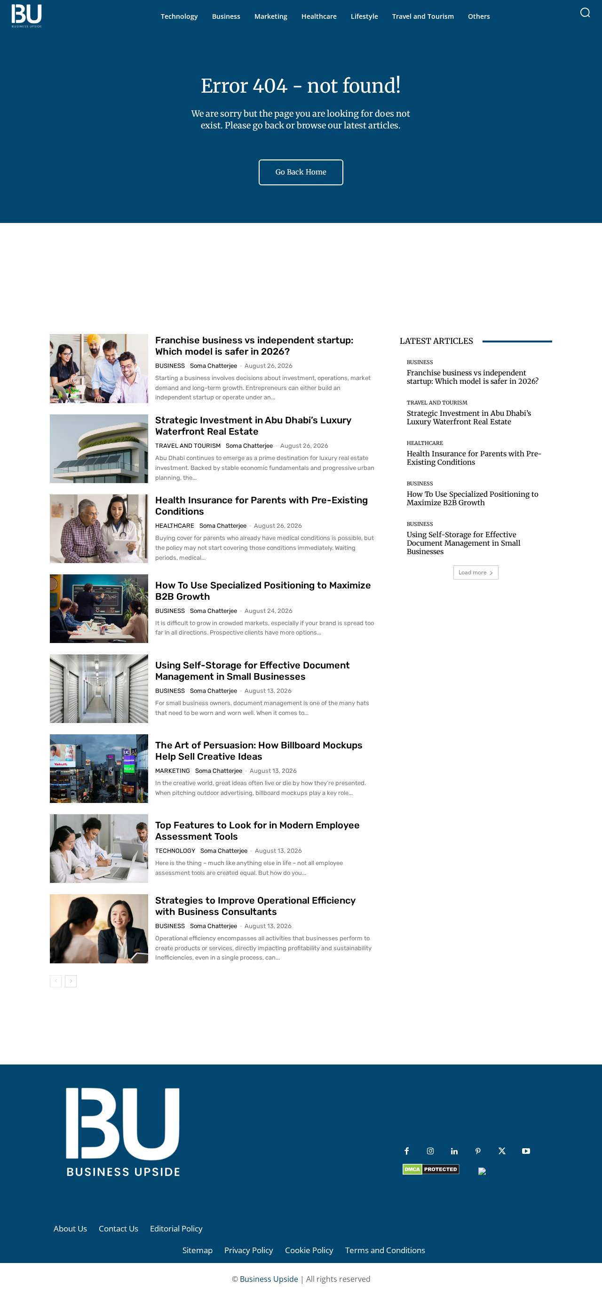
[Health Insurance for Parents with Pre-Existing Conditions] (99, 528)
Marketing (172, 771)
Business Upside (269, 1279)
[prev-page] (56, 981)
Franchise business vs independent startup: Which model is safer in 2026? (254, 345)
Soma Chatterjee (213, 365)
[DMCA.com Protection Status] (431, 1172)
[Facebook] (406, 1151)
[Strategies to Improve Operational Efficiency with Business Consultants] (99, 928)
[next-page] (71, 981)
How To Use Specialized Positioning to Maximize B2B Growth (473, 498)
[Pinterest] (478, 1151)
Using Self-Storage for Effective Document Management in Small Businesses (252, 670)
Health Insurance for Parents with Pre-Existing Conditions (474, 458)
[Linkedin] (454, 1151)
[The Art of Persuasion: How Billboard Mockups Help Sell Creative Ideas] (99, 768)
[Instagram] (430, 1151)
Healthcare (174, 526)
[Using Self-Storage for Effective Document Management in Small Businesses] (99, 688)
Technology (175, 851)
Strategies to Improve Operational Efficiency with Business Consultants (255, 906)
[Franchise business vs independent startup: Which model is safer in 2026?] (99, 368)
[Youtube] (526, 1151)
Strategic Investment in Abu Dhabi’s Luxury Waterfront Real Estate (253, 425)
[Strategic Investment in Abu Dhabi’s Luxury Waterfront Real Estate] (99, 448)
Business (170, 366)
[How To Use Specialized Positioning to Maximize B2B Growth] (99, 608)
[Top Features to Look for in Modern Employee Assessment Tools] (99, 848)
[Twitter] (502, 1151)
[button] (585, 12)
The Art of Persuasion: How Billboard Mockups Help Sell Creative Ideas (259, 750)
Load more (473, 572)
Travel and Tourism (188, 446)
